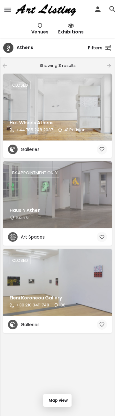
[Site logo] (46, 9)
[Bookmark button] (102, 149)
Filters (95, 48)
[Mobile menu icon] (7, 10)
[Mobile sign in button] (98, 9)
